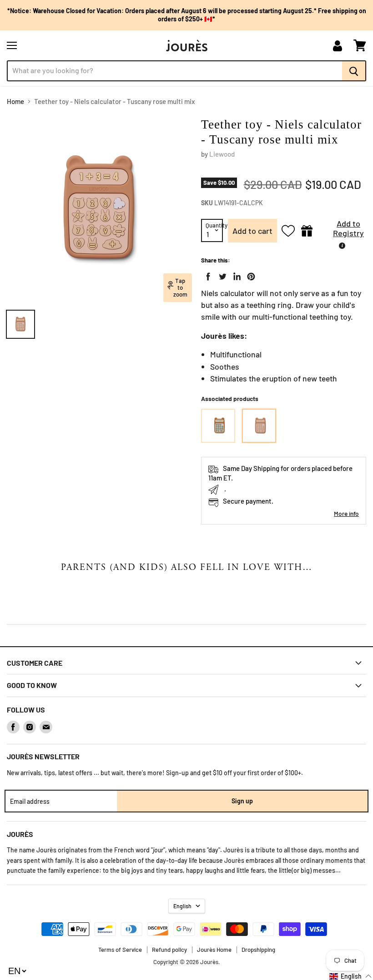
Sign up (242, 801)
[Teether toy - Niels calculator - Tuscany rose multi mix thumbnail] (20, 324)
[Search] (354, 70)
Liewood (222, 154)
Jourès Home (214, 949)
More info (346, 513)
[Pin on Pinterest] (249, 274)
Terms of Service (120, 949)
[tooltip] (342, 246)
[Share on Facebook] (206, 274)
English (182, 906)
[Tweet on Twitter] (220, 274)
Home (15, 101)
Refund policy (169, 949)
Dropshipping (258, 949)
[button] (341, 231)
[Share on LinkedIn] (235, 274)
